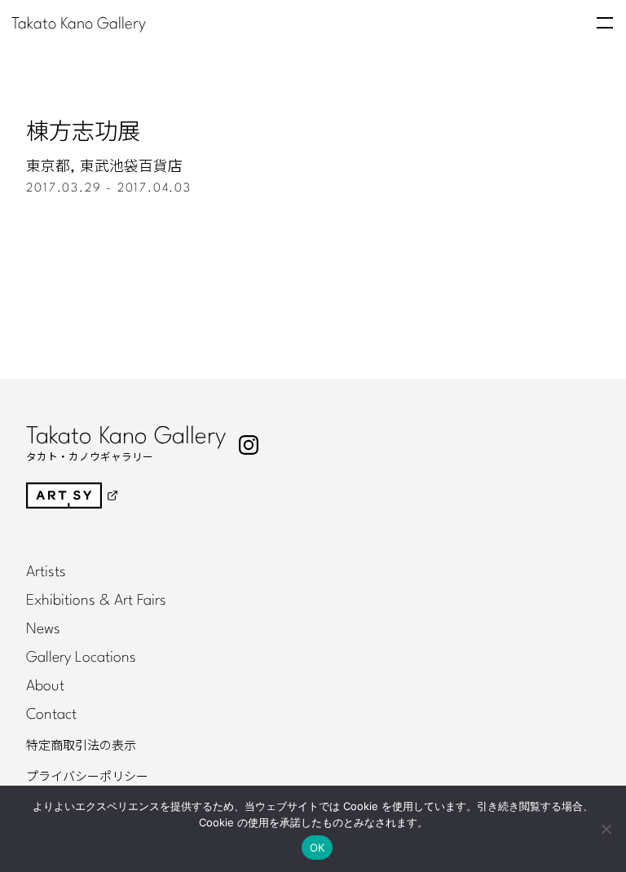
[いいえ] (605, 829)
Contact (51, 714)
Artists (46, 572)
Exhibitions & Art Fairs (96, 600)
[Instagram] (249, 445)
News (43, 629)
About (45, 686)
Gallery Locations (81, 657)
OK (317, 847)
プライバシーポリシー (87, 776)
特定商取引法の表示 (81, 745)
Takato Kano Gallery (78, 24)
